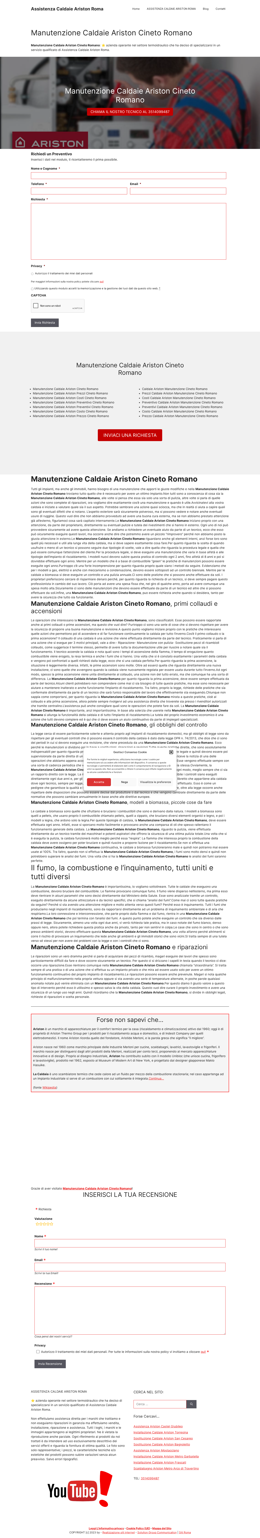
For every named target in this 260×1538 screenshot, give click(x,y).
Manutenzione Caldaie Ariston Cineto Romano (97, 1188)
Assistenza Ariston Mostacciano (156, 1450)
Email (135, 184)
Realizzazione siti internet (118, 1532)
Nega (124, 782)
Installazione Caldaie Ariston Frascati (160, 1462)
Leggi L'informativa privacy (106, 1528)
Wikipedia (49, 1087)
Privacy (38, 266)
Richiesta (39, 199)
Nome (38, 1236)
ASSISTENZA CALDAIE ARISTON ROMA (171, 8)
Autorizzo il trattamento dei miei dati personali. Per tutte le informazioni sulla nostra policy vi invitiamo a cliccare (123, 1352)
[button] (171, 752)
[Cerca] (191, 1404)
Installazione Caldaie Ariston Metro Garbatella (166, 1456)
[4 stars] (48, 1224)
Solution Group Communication (157, 1532)
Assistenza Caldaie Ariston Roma (67, 8)
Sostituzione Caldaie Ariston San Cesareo (163, 1438)
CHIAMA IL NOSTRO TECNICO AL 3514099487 (130, 112)
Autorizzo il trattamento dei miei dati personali (64, 273)
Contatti (221, 8)
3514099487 (150, 1478)
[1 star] (37, 1224)
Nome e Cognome (45, 168)
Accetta (99, 782)
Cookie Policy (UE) (138, 1528)
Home (136, 8)
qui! (102, 281)
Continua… (156, 1078)
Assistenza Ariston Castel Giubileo (158, 1426)
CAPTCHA (38, 295)
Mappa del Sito (161, 1528)
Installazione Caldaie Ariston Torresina (161, 1432)
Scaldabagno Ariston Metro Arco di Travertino (166, 1468)
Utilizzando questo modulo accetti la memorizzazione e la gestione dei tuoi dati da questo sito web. (97, 288)
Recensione (43, 1283)
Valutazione (43, 1219)
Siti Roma (185, 1532)
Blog (206, 8)
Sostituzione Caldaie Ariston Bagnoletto (162, 1444)
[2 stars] (41, 1224)
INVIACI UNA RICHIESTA (130, 435)
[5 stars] (51, 1224)
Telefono (39, 184)
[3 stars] (44, 1224)
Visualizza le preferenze (155, 782)
